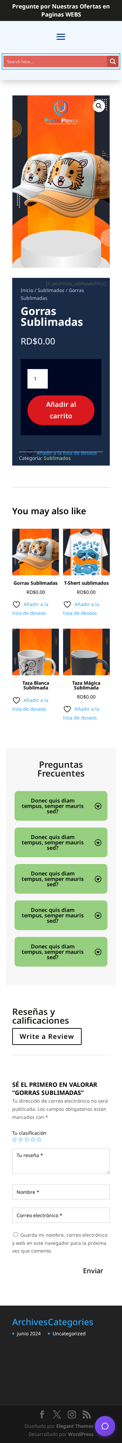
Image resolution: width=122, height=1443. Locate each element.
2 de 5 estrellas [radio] (20, 1139)
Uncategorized (69, 1333)
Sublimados (51, 290)
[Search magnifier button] (113, 61)
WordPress (81, 1434)
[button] (99, 106)
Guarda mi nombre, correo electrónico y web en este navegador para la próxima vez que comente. (59, 1243)
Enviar (93, 1270)
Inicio (27, 290)
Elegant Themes (75, 1426)
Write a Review (47, 1036)
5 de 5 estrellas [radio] (39, 1139)
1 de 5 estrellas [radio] (14, 1139)
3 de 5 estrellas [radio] (26, 1139)
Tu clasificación (29, 1133)
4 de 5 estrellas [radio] (32, 1139)
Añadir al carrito (61, 410)
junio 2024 (29, 1333)
